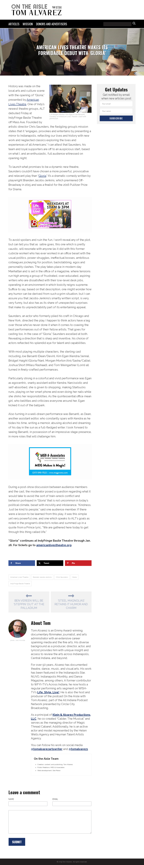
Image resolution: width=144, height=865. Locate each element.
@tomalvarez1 (78, 749)
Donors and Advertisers (51, 24)
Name (11, 799)
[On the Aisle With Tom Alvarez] (36, 10)
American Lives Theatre (19, 577)
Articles (13, 24)
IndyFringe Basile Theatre (20, 584)
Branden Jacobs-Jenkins (42, 577)
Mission (28, 24)
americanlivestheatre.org (53, 545)
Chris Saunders (62, 577)
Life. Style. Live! (48, 692)
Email (55, 799)
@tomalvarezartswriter (46, 749)
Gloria (42, 175)
